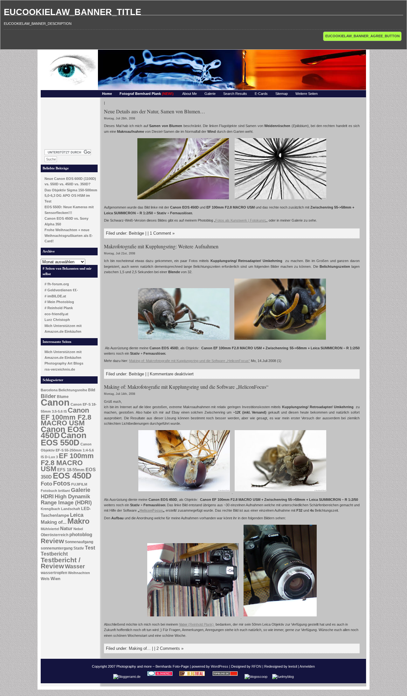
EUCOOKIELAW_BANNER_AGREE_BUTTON (362, 36)
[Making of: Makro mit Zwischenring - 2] (193, 617)
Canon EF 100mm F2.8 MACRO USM (66, 416)
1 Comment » (162, 233)
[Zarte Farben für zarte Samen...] (183, 200)
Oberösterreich (54, 535)
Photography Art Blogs (64, 363)
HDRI (47, 497)
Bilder (48, 396)
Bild (91, 390)
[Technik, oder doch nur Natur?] (280, 200)
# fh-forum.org (57, 284)
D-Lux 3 (51, 457)
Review (52, 541)
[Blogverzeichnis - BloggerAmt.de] (126, 676)
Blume (63, 396)
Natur (66, 528)
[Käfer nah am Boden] (183, 340)
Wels (45, 579)
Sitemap (281, 94)
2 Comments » (169, 648)
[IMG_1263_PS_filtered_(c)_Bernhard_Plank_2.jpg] (280, 492)
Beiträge (136, 233)
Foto (46, 484)
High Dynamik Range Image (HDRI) (66, 500)
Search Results (235, 94)
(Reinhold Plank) (197, 624)
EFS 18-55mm (71, 469)
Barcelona (49, 390)
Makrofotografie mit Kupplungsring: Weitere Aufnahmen (161, 246)
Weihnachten (79, 573)
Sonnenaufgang (79, 542)
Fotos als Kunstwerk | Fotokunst (240, 220)
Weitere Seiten (306, 94)
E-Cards (261, 94)
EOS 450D (72, 475)
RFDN (256, 666)
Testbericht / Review (60, 563)
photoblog (80, 534)
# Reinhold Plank (59, 308)
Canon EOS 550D (63, 438)
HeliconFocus (151, 510)
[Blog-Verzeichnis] (160, 676)
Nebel (78, 529)
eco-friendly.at (56, 314)
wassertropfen (54, 573)
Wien (55, 578)
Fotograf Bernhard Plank (147, 94)
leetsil (292, 666)
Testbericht (54, 554)
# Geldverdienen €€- (61, 290)
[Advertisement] (69, 122)
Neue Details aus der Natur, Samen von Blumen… (154, 111)
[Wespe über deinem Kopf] (280, 340)
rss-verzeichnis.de (60, 369)
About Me (189, 94)
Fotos (61, 483)
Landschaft (70, 509)
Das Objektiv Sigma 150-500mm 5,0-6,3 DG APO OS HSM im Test (71, 195)
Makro (78, 521)
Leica (76, 515)
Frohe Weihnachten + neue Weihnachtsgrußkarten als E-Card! (69, 235)
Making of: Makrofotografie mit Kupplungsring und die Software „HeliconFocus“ (189, 361)
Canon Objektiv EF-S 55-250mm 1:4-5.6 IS (67, 450)
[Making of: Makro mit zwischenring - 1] (280, 617)
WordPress (219, 666)
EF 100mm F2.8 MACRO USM (67, 462)
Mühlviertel (50, 529)
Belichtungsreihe (73, 390)
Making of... (53, 522)
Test (90, 547)
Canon (55, 402)
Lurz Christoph (57, 320)
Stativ (78, 548)
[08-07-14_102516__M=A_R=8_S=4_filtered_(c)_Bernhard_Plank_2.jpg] (184, 492)
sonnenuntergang (56, 548)
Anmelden (307, 666)
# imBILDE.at (55, 296)
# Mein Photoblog (59, 302)
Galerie (210, 94)
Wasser (75, 566)
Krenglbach (50, 509)
